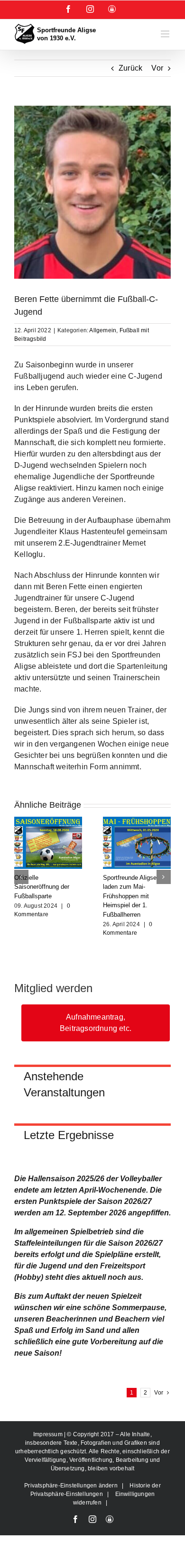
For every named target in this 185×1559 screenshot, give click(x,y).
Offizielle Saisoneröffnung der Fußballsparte (41, 887)
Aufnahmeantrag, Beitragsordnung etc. (95, 1022)
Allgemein (102, 330)
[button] (21, 877)
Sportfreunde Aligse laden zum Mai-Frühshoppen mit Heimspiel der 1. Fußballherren (130, 896)
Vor (157, 68)
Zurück (130, 68)
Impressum (48, 1434)
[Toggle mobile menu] (166, 34)
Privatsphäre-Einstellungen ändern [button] (71, 1485)
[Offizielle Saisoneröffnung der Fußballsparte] (48, 821)
